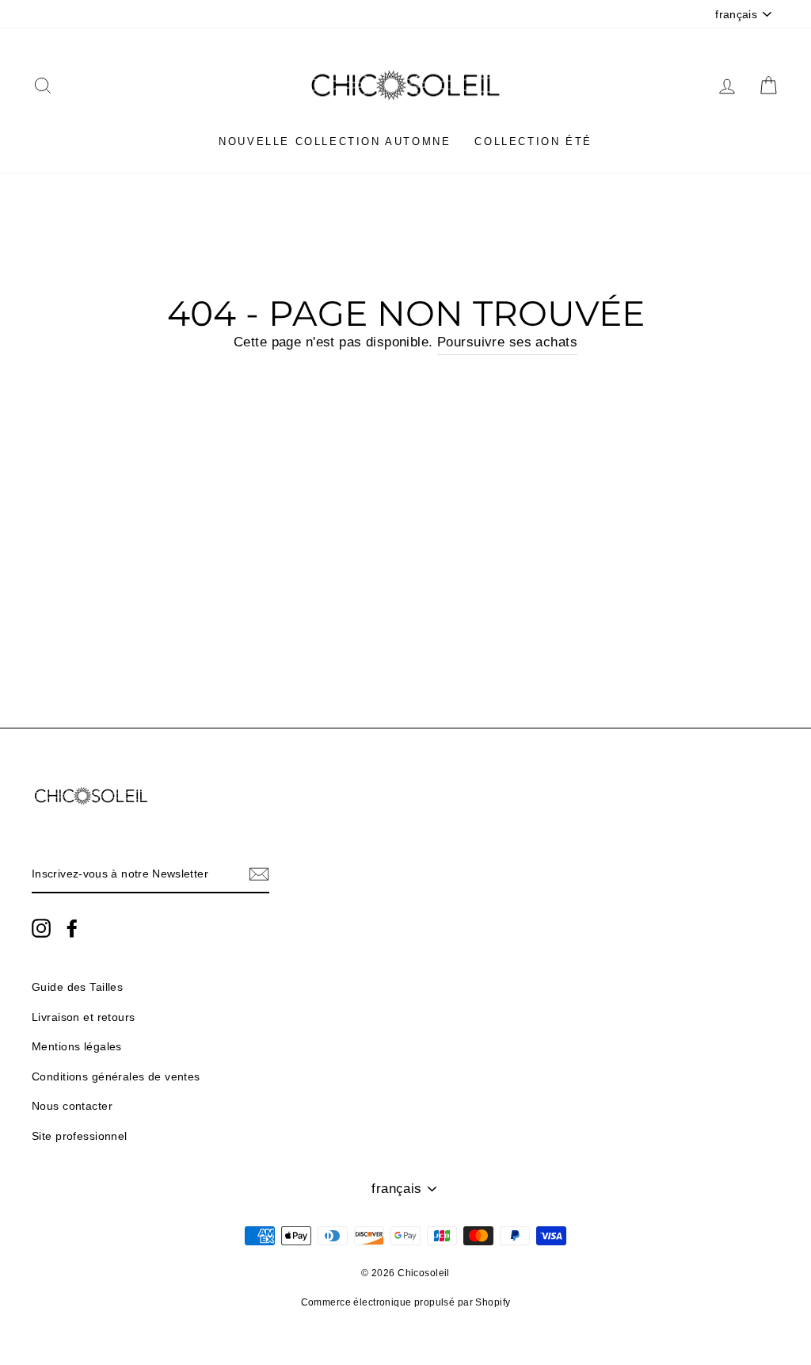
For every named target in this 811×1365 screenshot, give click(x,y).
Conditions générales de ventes (116, 1076)
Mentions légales (77, 1046)
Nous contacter (72, 1105)
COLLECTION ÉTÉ (533, 141)
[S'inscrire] (259, 874)
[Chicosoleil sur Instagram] (41, 927)
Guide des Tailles (77, 987)
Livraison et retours (83, 1017)
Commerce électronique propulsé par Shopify (406, 1302)
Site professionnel (80, 1136)
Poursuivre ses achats (507, 342)
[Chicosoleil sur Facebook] (72, 927)
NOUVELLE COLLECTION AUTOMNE (335, 141)
